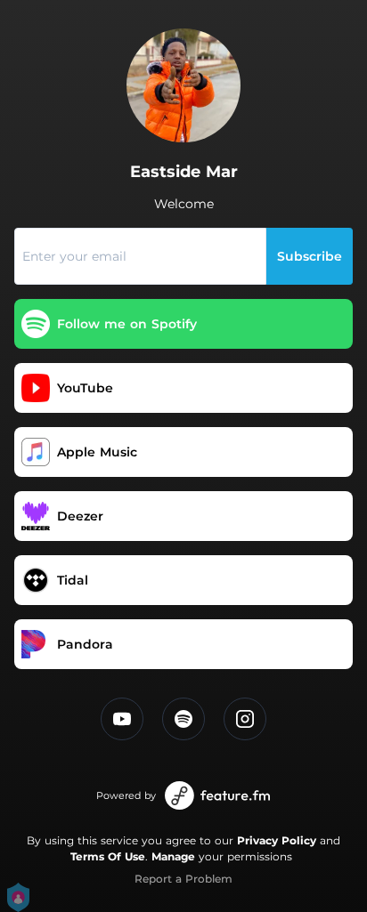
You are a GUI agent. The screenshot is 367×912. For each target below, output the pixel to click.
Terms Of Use (107, 856)
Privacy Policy (276, 840)
